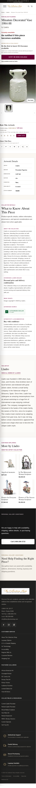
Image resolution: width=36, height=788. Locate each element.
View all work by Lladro (11, 373)
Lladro (7, 12)
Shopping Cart (5, 658)
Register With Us (6, 652)
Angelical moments (8, 472)
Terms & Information (6, 776)
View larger (30, 100)
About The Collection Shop (9, 637)
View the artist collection (11, 450)
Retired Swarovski (6, 716)
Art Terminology (6, 646)
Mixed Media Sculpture (8, 710)
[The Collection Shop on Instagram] (9, 625)
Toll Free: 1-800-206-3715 (8, 614)
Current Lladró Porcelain (8, 703)
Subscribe (23, 776)
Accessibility (5, 649)
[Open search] (28, 6)
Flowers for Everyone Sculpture (8, 498)
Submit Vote (21, 135)
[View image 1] (8, 108)
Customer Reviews (6, 655)
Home (2, 12)
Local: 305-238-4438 (7, 616)
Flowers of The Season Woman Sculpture (26, 498)
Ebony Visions (5, 682)
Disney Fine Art (5, 679)
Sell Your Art (5, 725)
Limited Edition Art (6, 688)
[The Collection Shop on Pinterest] (14, 625)
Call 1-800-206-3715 (18, 541)
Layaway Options (6, 640)
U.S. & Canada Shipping (8, 643)
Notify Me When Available (18, 57)
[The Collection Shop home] (16, 6)
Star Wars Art (5, 713)
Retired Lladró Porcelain (8, 706)
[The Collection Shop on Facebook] (3, 625)
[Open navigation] (5, 6)
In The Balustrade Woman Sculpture (25, 473)
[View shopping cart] (31, 6)
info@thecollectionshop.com (9, 619)
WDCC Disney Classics (8, 719)
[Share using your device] (23, 146)
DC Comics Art (5, 676)
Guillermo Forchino (6, 685)
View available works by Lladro (9, 61)
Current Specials (6, 722)
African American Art (7, 670)
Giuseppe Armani (6, 673)
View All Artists (5, 691)
